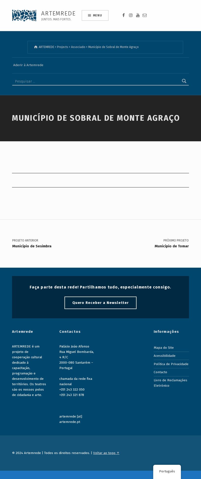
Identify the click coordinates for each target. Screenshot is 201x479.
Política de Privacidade (171, 364)
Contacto (160, 372)
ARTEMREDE (58, 13)
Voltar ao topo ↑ (106, 453)
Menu (97, 15)
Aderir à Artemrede (28, 65)
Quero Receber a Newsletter (100, 302)
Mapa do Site (164, 348)
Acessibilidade (165, 356)
